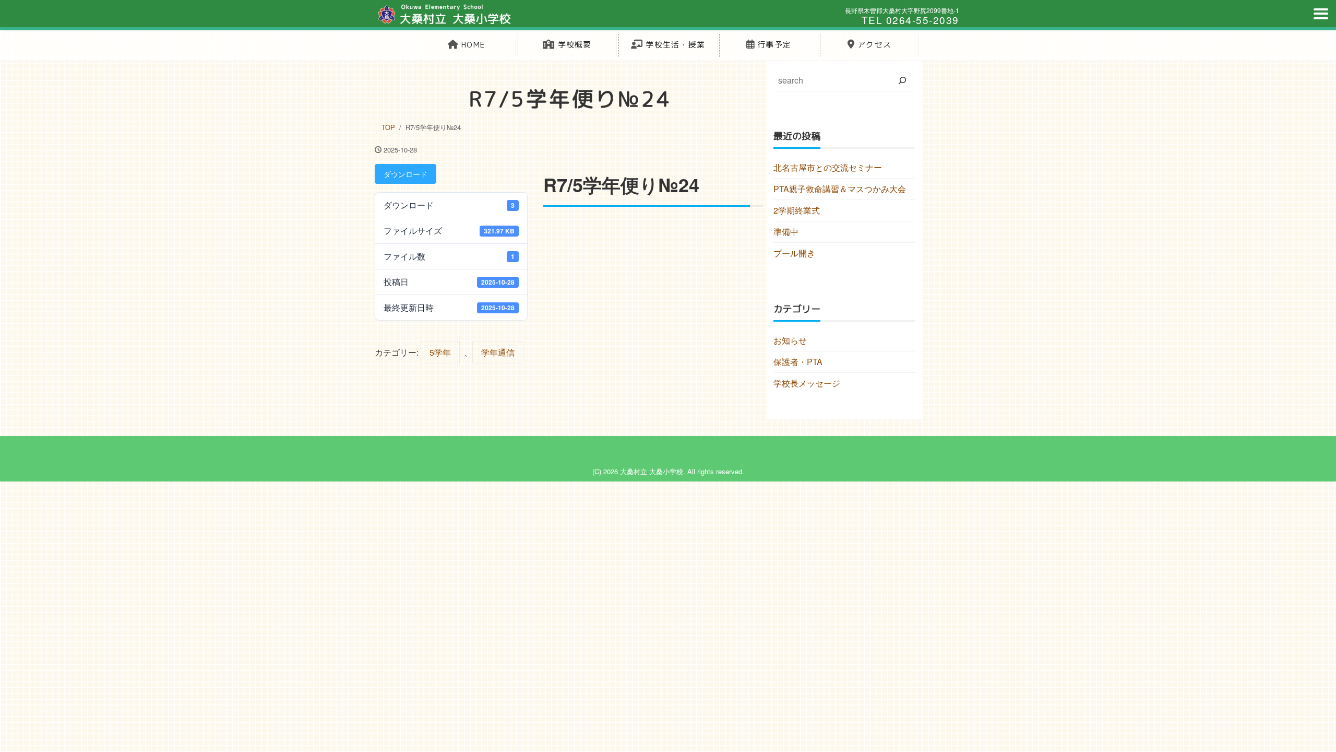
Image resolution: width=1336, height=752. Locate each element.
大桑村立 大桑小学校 (651, 471)
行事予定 (773, 44)
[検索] (902, 80)
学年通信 (498, 352)
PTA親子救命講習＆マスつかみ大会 (839, 189)
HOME (472, 44)
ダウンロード (405, 174)
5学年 (440, 352)
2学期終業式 (796, 210)
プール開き (794, 253)
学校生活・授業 (674, 44)
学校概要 (573, 44)
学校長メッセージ (806, 383)
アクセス (873, 44)
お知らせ (790, 340)
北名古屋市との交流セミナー (827, 167)
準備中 (785, 232)
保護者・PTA (797, 362)
